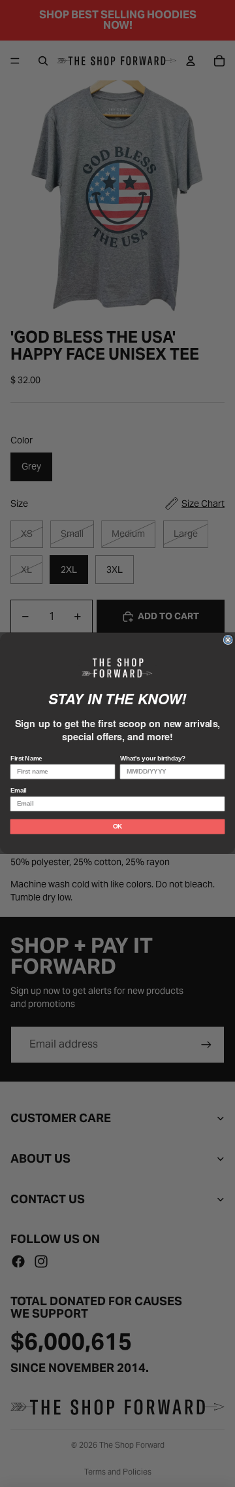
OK (117, 826)
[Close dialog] (228, 640)
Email (18, 790)
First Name (26, 758)
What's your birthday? (153, 758)
